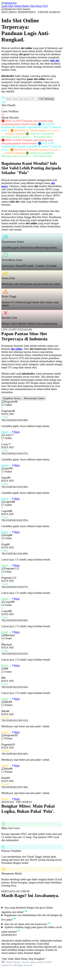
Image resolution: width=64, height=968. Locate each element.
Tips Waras (36, 5)
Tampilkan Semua (11, 398)
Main (17, 431)
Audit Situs (7, 5)
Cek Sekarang (46, 99)
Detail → (6, 431)
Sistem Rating (21, 5)
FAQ (45, 5)
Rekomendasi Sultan (34, 398)
